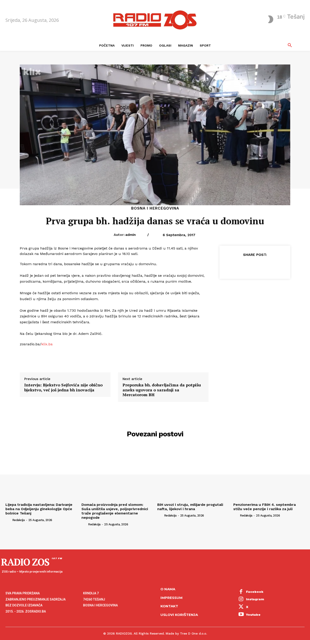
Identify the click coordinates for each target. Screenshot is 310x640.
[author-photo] (8, 519)
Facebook (254, 591)
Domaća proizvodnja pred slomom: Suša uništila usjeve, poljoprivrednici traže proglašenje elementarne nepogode (114, 511)
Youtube (253, 614)
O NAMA (167, 589)
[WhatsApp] (265, 265)
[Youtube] (241, 615)
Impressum (171, 598)
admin (130, 235)
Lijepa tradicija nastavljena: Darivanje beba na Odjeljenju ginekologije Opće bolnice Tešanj (38, 508)
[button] (289, 45)
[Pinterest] (254, 265)
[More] (275, 265)
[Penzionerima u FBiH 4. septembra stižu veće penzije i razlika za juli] (269, 474)
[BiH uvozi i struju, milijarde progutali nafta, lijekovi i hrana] (193, 474)
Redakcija (18, 520)
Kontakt (169, 606)
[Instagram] (241, 599)
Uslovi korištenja (179, 615)
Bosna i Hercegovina (155, 208)
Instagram (255, 599)
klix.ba (47, 344)
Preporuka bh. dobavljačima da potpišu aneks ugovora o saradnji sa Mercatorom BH (162, 390)
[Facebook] (233, 265)
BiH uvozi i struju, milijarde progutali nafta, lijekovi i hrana (190, 506)
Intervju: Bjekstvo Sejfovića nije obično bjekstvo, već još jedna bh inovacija (63, 387)
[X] (244, 265)
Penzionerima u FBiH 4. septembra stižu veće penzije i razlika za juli (264, 506)
